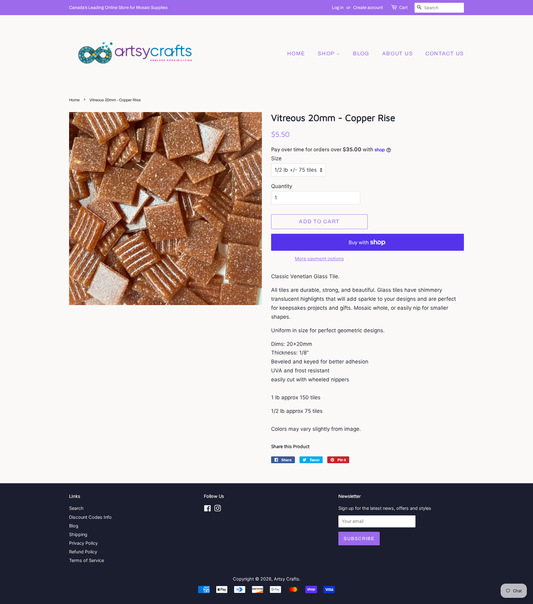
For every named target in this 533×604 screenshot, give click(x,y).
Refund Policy (83, 551)
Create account (368, 7)
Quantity (281, 186)
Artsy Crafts (286, 578)
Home (296, 54)
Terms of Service (86, 560)
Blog (73, 525)
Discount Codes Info (90, 517)
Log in (338, 7)
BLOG (361, 54)
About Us (397, 54)
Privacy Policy (83, 543)
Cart (403, 7)
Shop (327, 54)
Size (276, 158)
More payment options (319, 259)
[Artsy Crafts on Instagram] (217, 509)
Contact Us (444, 54)
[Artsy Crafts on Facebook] (207, 509)
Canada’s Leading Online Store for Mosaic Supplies (118, 7)
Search (76, 508)
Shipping (78, 534)
